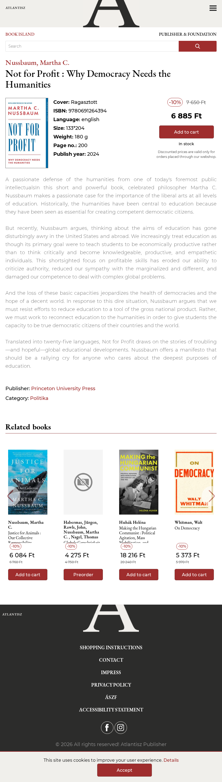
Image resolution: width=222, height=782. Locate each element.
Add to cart (186, 132)
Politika (39, 398)
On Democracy (187, 528)
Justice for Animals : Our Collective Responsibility (24, 538)
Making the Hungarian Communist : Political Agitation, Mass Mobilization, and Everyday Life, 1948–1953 (137, 534)
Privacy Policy (111, 685)
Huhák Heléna (132, 522)
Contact (111, 660)
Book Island (19, 34)
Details (171, 760)
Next (212, 496)
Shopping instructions (111, 647)
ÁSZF (111, 697)
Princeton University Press (63, 389)
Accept (124, 770)
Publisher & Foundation (188, 34)
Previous (10, 496)
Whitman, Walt (189, 522)
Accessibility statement (111, 710)
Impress (111, 672)
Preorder (83, 574)
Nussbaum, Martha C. (37, 62)
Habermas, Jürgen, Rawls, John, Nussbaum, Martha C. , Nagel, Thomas (81, 529)
